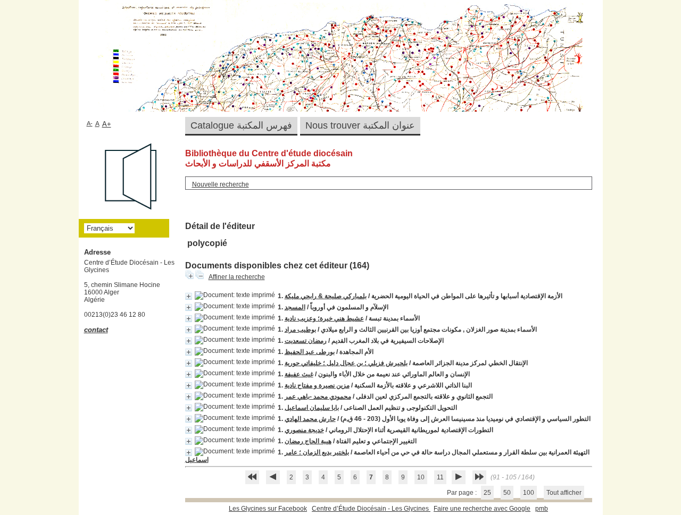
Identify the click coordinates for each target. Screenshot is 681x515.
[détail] (188, 296)
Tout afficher (564, 492)
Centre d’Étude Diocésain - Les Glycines (371, 508)
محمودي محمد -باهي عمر (318, 396)
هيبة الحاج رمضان (308, 441)
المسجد (295, 307)
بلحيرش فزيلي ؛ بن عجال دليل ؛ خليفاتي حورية (346, 363)
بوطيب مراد (300, 329)
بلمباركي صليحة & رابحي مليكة (326, 296)
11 (440, 477)
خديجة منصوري (304, 430)
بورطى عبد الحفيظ (310, 352)
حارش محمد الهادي (310, 419)
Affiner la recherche (237, 277)
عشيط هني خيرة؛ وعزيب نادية (324, 318)
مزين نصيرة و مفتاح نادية (317, 385)
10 (421, 477)
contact (96, 330)
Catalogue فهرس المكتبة (241, 125)
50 (507, 492)
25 (487, 492)
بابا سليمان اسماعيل (312, 407)
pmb (541, 508)
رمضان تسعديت (306, 340)
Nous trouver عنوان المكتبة (360, 125)
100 (528, 492)
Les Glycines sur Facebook (268, 508)
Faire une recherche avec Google (482, 508)
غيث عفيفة (299, 374)
